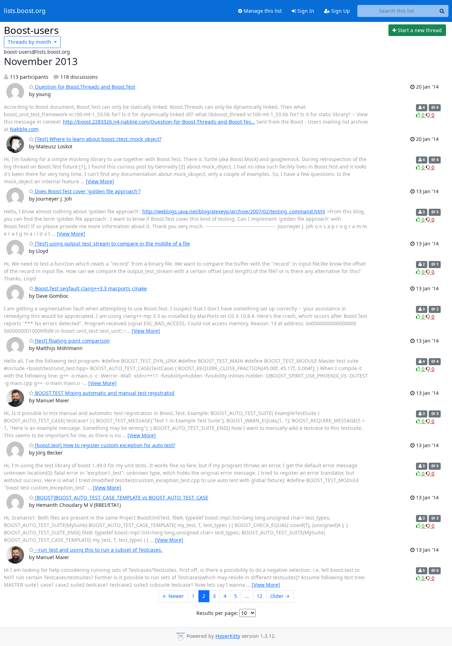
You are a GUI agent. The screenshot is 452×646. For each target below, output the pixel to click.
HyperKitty (227, 636)
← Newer (173, 596)
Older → (280, 596)
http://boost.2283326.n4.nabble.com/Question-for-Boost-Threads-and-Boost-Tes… (159, 121)
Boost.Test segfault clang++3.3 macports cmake (90, 288)
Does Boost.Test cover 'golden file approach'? (87, 191)
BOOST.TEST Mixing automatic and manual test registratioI (104, 393)
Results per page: (217, 613)
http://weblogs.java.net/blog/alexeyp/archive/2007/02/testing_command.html (233, 211)
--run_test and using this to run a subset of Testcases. (98, 549)
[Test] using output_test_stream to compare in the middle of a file (112, 243)
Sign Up (340, 10)
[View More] (100, 181)
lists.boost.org (25, 11)
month (30, 41)
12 (259, 596)
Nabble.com (24, 129)
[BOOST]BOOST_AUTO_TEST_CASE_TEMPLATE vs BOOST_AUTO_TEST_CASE (121, 497)
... (247, 596)
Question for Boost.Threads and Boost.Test (84, 86)
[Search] (442, 11)
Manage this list (262, 10)
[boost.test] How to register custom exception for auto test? (104, 445)
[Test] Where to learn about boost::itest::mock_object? (97, 139)
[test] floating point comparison (72, 340)
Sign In (305, 10)
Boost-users (31, 30)
